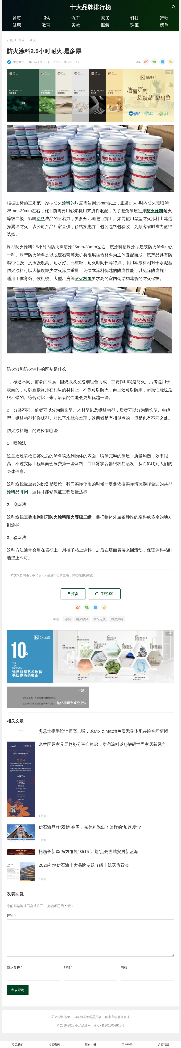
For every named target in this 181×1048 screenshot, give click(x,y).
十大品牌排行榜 (90, 7)
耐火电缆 (100, 619)
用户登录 (127, 1044)
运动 (164, 18)
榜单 (164, 25)
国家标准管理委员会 (87, 1017)
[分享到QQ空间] (171, 61)
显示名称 (14, 967)
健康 (16, 25)
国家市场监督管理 (117, 1017)
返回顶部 (163, 1044)
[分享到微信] (154, 61)
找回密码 (54, 1044)
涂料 (66, 203)
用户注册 (90, 1044)
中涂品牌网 (82, 1025)
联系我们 (17, 1044)
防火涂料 (154, 210)
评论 (11, 915)
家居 (105, 18)
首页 (16, 18)
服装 (105, 25)
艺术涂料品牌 (61, 1017)
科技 (134, 18)
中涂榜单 (18, 62)
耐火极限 (83, 278)
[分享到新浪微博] (146, 61)
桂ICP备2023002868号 (108, 1025)
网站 (124, 967)
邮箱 (68, 967)
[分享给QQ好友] (162, 61)
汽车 (75, 18)
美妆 (75, 25)
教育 (46, 25)
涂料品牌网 (17, 492)
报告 (46, 18)
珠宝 (134, 25)
